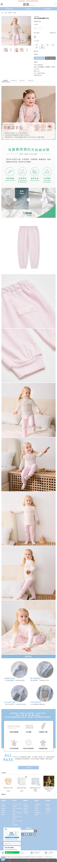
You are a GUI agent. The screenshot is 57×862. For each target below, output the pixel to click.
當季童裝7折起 (9, 8)
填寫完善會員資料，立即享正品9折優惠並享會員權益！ (28, 1)
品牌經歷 (25, 808)
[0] (47, 860)
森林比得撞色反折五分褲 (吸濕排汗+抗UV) (49, 788)
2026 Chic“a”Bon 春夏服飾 (17, 822)
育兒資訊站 (25, 812)
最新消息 (25, 804)
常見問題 (48, 806)
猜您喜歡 (3, 772)
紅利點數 (37, 810)
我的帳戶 (37, 806)
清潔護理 (3, 806)
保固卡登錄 (48, 810)
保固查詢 (48, 812)
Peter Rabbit (36, 16)
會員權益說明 (37, 804)
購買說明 (48, 804)
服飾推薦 (3, 808)
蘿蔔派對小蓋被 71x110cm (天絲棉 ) (35, 788)
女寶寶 (14, 12)
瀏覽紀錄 (3, 794)
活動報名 (37, 814)
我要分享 (3, 814)
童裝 (6, 12)
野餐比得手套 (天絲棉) (8, 787)
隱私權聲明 (48, 808)
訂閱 (35, 830)
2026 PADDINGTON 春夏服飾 (16, 805)
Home (2, 12)
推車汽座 (3, 812)
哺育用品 (3, 804)
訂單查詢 (37, 808)
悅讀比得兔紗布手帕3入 (21, 787)
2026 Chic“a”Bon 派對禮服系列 (17, 817)
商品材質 (36, 62)
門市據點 (25, 810)
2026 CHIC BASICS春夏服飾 (17, 813)
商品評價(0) (22, 80)
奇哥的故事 (25, 806)
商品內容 (5, 80)
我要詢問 (30, 80)
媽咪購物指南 (15, 825)
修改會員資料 (37, 812)
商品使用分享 (14, 80)
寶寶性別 (10, 12)
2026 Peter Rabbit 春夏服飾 (17, 809)
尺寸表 (54, 32)
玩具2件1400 (28, 8)
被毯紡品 (3, 810)
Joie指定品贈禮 (47, 8)
